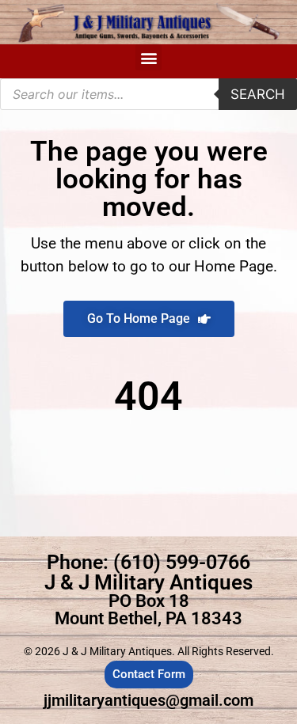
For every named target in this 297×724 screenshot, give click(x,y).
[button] (148, 57)
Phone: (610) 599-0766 (148, 562)
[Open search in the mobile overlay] (148, 94)
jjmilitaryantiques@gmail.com (148, 700)
